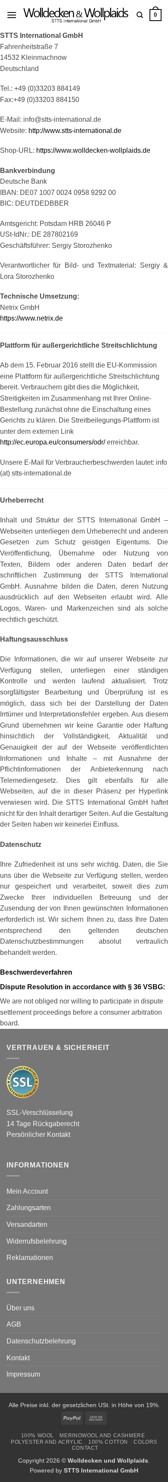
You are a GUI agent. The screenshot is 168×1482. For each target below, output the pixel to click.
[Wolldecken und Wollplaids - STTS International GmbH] (76, 14)
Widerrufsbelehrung (36, 1241)
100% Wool (37, 1436)
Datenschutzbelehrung (41, 1341)
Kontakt (18, 1358)
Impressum (23, 1374)
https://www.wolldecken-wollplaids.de (93, 150)
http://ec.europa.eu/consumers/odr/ (52, 442)
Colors (145, 1442)
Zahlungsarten (28, 1207)
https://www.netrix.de (31, 318)
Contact (85, 1448)
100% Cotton (108, 1442)
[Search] (140, 15)
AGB (13, 1324)
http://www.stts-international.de (74, 130)
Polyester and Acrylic (47, 1442)
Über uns (20, 1308)
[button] (11, 14)
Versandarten (26, 1224)
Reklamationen (29, 1257)
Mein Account (27, 1191)
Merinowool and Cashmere (102, 1436)
